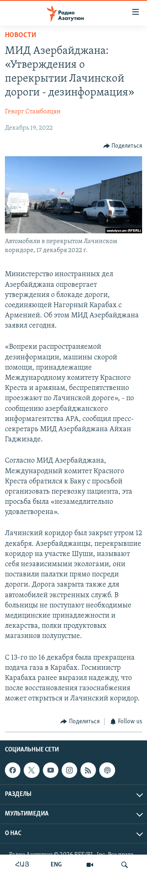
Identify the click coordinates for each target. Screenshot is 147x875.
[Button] (123, 146)
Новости (20, 35)
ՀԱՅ (22, 865)
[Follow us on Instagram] (69, 770)
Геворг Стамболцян (33, 112)
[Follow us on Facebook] (12, 770)
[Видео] (90, 865)
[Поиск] (124, 865)
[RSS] (88, 770)
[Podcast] (107, 770)
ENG (56, 865)
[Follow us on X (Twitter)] (31, 770)
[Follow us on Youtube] (50, 770)
